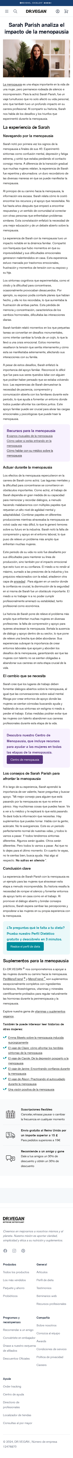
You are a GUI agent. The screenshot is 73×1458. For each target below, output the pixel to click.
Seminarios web (46, 1296)
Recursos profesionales (51, 1304)
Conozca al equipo (48, 1333)
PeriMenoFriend (13, 979)
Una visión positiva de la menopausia (31, 1089)
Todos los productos (16, 1272)
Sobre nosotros (46, 1325)
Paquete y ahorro (14, 1288)
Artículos (42, 1272)
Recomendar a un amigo (18, 1330)
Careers (41, 1365)
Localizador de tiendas (17, 1415)
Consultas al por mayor (17, 1423)
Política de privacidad (49, 1357)
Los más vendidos (14, 1280)
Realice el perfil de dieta (25, 946)
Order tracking (12, 1386)
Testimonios (43, 1288)
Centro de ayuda (13, 1394)
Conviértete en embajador (19, 1338)
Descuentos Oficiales (16, 1358)
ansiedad (19, 581)
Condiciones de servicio (51, 1349)
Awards (41, 1341)
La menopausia (12, 84)
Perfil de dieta (45, 1280)
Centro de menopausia (24, 759)
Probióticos (10, 1296)
